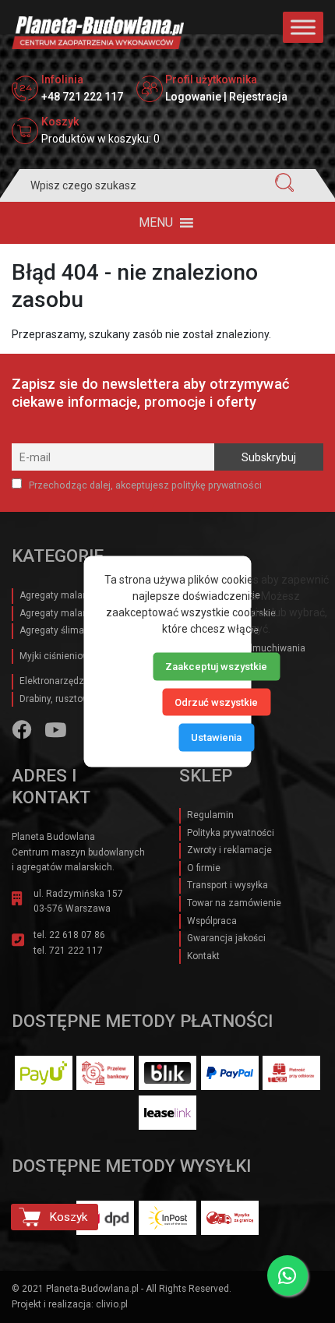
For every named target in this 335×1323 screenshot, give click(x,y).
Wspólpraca (212, 921)
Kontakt (203, 956)
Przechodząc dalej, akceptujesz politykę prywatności (144, 485)
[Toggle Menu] (303, 26)
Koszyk (68, 1217)
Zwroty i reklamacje (229, 850)
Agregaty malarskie (61, 595)
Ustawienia (216, 737)
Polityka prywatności (230, 832)
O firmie (203, 868)
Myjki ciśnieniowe (57, 656)
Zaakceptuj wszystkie (216, 666)
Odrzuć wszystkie (216, 701)
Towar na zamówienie (234, 903)
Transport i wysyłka (227, 885)
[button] (156, 222)
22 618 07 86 (77, 935)
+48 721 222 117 (82, 96)
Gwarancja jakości (226, 938)
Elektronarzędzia (55, 681)
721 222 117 (76, 950)
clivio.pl (112, 1304)
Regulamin (210, 815)
